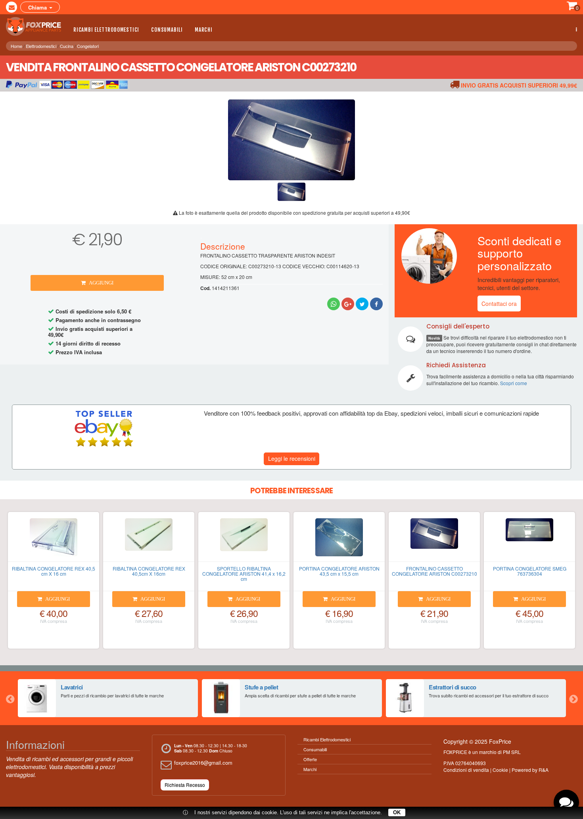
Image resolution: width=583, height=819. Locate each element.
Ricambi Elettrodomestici (106, 30)
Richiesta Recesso (185, 784)
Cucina (66, 46)
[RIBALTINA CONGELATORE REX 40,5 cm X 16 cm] (53, 540)
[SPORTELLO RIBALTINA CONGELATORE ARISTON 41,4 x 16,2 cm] (244, 540)
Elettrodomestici (41, 46)
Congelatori (88, 46)
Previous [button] (10, 698)
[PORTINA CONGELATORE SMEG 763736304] (529, 540)
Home (16, 46)
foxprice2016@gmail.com (203, 762)
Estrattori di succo (452, 687)
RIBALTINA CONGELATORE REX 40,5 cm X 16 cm (53, 571)
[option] (108, 698)
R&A (543, 769)
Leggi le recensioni (291, 458)
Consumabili (167, 30)
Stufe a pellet (261, 687)
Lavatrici (72, 687)
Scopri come (513, 383)
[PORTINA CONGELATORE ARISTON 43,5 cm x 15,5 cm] (339, 540)
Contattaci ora (499, 303)
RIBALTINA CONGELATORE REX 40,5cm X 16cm (149, 571)
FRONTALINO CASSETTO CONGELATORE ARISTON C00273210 (434, 571)
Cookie (500, 769)
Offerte (310, 759)
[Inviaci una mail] (11, 7)
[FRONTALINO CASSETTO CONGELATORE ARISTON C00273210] (434, 540)
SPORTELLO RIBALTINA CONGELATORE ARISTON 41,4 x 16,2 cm (244, 573)
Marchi (204, 30)
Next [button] (573, 698)
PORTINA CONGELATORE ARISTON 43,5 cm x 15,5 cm (339, 571)
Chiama (38, 7)
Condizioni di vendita (466, 769)
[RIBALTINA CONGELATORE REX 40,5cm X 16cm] (148, 540)
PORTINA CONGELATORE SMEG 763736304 (529, 571)
